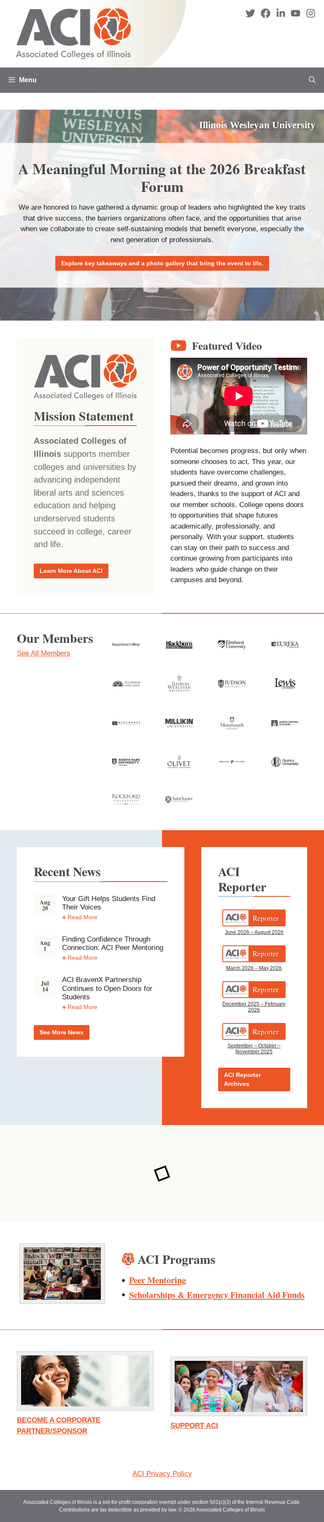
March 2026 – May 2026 (254, 968)
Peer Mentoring (157, 1280)
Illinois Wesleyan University (257, 125)
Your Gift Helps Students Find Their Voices (108, 903)
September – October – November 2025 (254, 1049)
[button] (312, 80)
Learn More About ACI (71, 570)
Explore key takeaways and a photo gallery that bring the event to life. (162, 262)
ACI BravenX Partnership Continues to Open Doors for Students (107, 988)
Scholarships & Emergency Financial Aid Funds (217, 1294)
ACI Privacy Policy (162, 1474)
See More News (62, 1032)
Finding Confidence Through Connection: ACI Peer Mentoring (112, 943)
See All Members (43, 653)
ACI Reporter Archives (242, 1079)
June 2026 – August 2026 (254, 932)
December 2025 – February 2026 (254, 1007)
